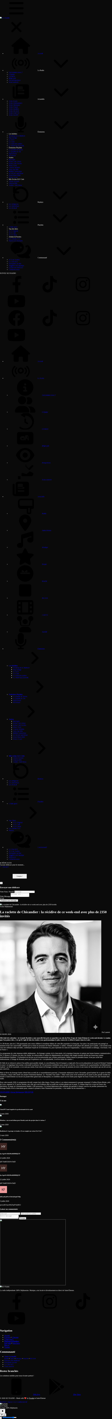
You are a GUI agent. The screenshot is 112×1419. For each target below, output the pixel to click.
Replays (40, 779)
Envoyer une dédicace (12, 1360)
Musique (45, 547)
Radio (44, 513)
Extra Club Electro (15, 163)
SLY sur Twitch (14, 260)
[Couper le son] (1, 1418)
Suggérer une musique (16, 265)
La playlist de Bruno (16, 150)
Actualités (40, 496)
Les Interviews (14, 206)
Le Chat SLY (13, 262)
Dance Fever (13, 177)
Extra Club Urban (15, 161)
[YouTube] (16, 309)
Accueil (40, 361)
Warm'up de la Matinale (17, 136)
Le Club (11, 142)
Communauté (42, 847)
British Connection (15, 171)
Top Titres (12, 820)
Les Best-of (13, 208)
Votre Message (5, 896)
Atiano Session (14, 181)
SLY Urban (13, 235)
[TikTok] (49, 292)
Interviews (16, 1343)
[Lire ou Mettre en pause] (2, 1411)
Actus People (13, 107)
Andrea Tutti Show (15, 185)
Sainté (12, 1358)
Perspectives (46, 463)
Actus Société (13, 115)
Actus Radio (13, 101)
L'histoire (12, 76)
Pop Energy (13, 138)
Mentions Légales (6, 1402)
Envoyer (22, 1218)
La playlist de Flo (15, 152)
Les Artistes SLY (14, 239)
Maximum (12, 155)
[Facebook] (16, 292)
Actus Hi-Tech (14, 111)
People (44, 564)
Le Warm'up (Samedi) (16, 146)
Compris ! (20, 876)
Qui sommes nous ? (15, 72)
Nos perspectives (14, 80)
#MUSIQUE (28, 1092)
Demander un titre (15, 263)
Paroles (11, 830)
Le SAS (11, 140)
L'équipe (12, 74)
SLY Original (13, 231)
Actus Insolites (14, 109)
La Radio (40, 378)
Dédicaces (12, 857)
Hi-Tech (45, 598)
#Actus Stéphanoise (17, 1092)
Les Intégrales (13, 204)
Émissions (41, 649)
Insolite (44, 581)
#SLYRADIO (5, 1092)
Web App (36, 1394)
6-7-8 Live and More (16, 173)
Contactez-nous (14, 269)
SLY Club (12, 233)
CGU (15, 1402)
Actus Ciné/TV (14, 113)
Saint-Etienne (46, 530)
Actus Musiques (14, 105)
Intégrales (7, 1343)
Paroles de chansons (16, 241)
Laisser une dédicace (16, 267)
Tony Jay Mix (13, 169)
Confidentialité (22, 1402)
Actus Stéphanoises (15, 103)
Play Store (77, 1394)
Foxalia (31, 1398)
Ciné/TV (45, 615)
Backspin (12, 159)
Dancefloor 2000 (14, 175)
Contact (7, 1347)
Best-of (6, 1345)
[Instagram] (82, 292)
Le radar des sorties (15, 144)
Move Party (13, 165)
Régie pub (12, 78)
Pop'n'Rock (13, 153)
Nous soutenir (13, 82)
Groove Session (14, 167)
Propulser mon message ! (9, 900)
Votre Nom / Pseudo (7, 892)
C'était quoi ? (13, 227)
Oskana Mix (13, 183)
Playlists (40, 801)
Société (44, 632)
